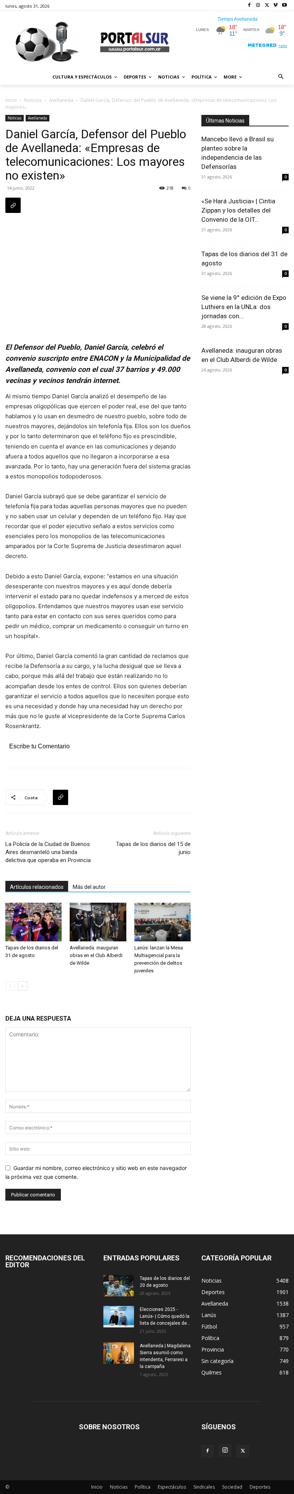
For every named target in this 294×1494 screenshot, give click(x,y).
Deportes (260, 1487)
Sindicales (204, 1487)
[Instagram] (258, 5)
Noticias (33, 100)
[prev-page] (10, 986)
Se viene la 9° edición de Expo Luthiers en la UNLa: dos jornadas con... (243, 307)
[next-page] (22, 986)
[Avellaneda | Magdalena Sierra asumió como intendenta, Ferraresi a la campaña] (118, 1353)
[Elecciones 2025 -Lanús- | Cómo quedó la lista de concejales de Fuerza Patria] (118, 1316)
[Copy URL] (13, 205)
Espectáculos (172, 1487)
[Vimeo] (275, 5)
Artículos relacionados (37, 887)
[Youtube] (284, 5)
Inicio (11, 100)
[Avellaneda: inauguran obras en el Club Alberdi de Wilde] (98, 922)
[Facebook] (249, 5)
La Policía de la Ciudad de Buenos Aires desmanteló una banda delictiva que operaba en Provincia (48, 852)
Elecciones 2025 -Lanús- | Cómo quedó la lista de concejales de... (165, 1316)
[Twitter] (267, 5)
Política (142, 1487)
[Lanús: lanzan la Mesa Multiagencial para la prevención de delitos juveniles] (162, 922)
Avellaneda (61, 100)
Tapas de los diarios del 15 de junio (153, 848)
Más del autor (89, 887)
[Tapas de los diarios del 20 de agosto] (118, 1285)
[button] (281, 77)
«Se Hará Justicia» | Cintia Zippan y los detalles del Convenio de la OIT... (238, 210)
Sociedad (232, 1487)
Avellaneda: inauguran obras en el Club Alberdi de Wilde (96, 955)
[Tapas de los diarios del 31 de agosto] (33, 922)
